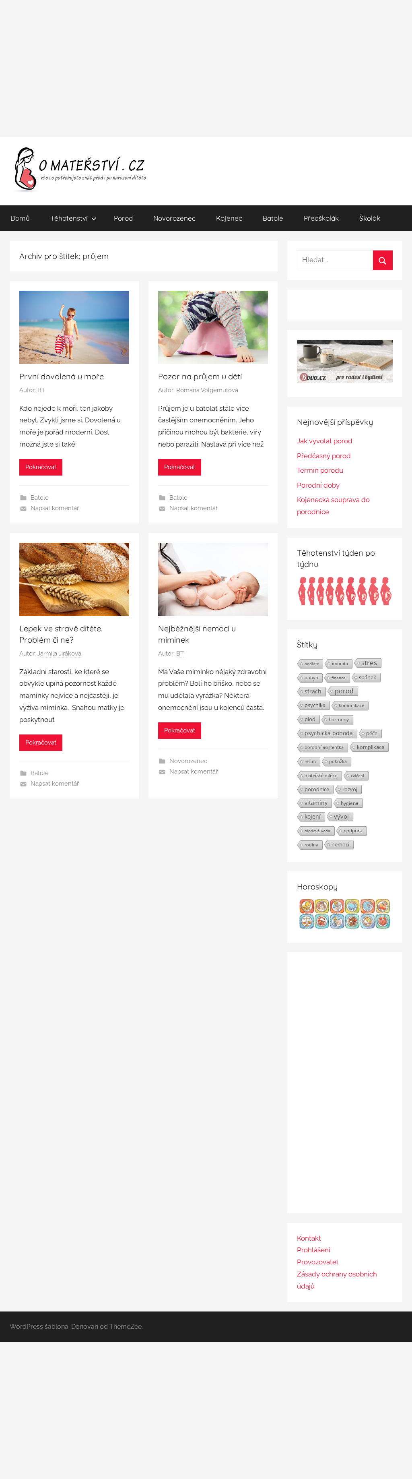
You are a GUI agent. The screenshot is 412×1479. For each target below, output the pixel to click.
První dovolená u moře (61, 376)
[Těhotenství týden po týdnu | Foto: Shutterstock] (345, 604)
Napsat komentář (55, 508)
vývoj (341, 816)
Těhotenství (69, 218)
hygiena (349, 803)
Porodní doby (318, 485)
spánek (367, 677)
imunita (340, 663)
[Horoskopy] (345, 927)
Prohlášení (313, 1250)
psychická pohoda (329, 733)
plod (310, 719)
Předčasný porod (324, 456)
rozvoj (349, 789)
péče (371, 733)
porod (344, 691)
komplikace (370, 747)
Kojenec (229, 218)
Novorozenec (174, 218)
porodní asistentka (324, 747)
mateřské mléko (321, 775)
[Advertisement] (206, 68)
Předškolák (321, 218)
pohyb (311, 678)
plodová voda (317, 831)
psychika (315, 705)
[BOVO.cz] (345, 381)
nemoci (340, 844)
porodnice (317, 789)
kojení (313, 816)
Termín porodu (320, 470)
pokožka (338, 761)
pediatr (312, 663)
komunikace (351, 705)
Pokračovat (40, 467)
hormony (339, 719)
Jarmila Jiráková (59, 653)
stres (369, 662)
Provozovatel (317, 1262)
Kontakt (309, 1238)
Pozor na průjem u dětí (200, 376)
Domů (20, 218)
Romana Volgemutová (207, 390)
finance (339, 678)
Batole (273, 218)
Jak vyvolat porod (324, 441)
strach (313, 691)
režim (310, 761)
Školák (369, 218)
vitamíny (316, 803)
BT (41, 390)
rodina (311, 845)
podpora (353, 830)
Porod (123, 218)
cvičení (357, 775)
